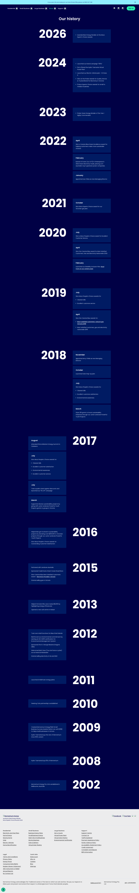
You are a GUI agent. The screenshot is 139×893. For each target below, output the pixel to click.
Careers (32, 862)
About (51, 8)
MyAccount (34, 857)
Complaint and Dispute (89, 850)
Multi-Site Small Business (37, 838)
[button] (3, 890)
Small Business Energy (36, 835)
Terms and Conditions (10, 857)
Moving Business (34, 840)
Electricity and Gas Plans (11, 833)
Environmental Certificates (63, 840)
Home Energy (7, 835)
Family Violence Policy (89, 843)
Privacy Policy (7, 859)
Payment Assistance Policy (90, 840)
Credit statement (87, 847)
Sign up (131, 8)
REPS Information (87, 852)
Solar (4, 840)
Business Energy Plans (36, 833)
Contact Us (85, 835)
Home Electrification (9, 845)
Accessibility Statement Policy (91, 845)
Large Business (39, 8)
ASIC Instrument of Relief (11, 869)
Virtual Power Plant (60, 835)
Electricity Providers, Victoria (46, 577)
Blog (31, 864)
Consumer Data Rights (10, 864)
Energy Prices (7, 862)
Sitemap (33, 866)
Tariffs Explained (87, 838)
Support (60, 8)
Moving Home (7, 838)
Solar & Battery (33, 843)
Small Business (25, 8)
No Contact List (8, 873)
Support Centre (87, 833)
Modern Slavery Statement (12, 866)
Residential (11, 8)
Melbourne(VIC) (96, 883)
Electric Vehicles (8, 843)
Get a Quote (58, 833)
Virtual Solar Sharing (35, 845)
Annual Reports (8, 871)
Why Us (32, 859)
